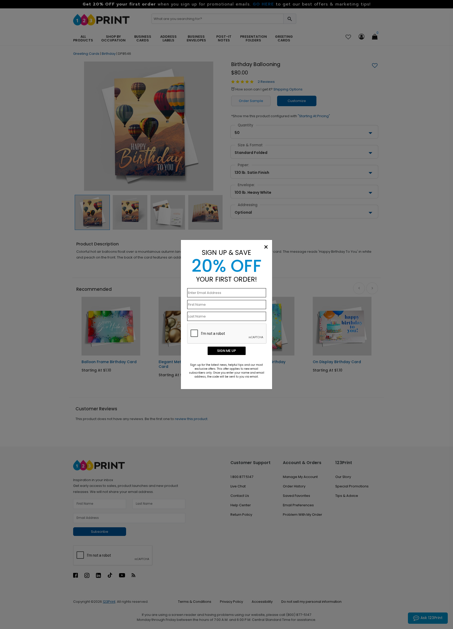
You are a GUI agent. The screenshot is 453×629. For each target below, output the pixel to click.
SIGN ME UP (226, 350)
